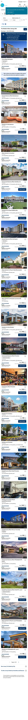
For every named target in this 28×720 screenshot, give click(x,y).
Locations (3, 9)
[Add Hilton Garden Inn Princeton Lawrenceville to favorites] (25, 299)
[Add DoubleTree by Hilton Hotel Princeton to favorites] (25, 471)
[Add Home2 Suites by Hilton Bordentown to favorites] (25, 96)
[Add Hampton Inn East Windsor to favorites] (25, 328)
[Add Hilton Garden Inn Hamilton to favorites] (25, 153)
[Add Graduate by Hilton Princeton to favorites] (25, 387)
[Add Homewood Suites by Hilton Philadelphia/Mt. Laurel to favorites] (25, 560)
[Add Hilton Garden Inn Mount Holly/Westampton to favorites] (25, 270)
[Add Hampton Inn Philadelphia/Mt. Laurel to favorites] (25, 650)
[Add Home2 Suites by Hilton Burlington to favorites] (25, 239)
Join (23, 6)
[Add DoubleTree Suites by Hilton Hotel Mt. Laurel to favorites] (25, 590)
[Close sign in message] (26, 8)
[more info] (25, 66)
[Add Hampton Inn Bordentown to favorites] (25, 125)
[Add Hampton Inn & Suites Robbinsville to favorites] (25, 211)
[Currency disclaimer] (19, 18)
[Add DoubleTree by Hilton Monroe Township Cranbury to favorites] (25, 530)
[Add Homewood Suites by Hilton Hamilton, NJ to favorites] (25, 182)
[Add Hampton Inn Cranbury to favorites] (25, 414)
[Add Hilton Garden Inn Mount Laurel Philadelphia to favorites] (25, 621)
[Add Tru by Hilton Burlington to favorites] (25, 60)
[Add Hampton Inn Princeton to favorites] (25, 443)
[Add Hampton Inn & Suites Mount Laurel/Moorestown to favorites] (25, 500)
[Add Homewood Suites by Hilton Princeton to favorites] (25, 356)
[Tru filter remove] (5, 24)
